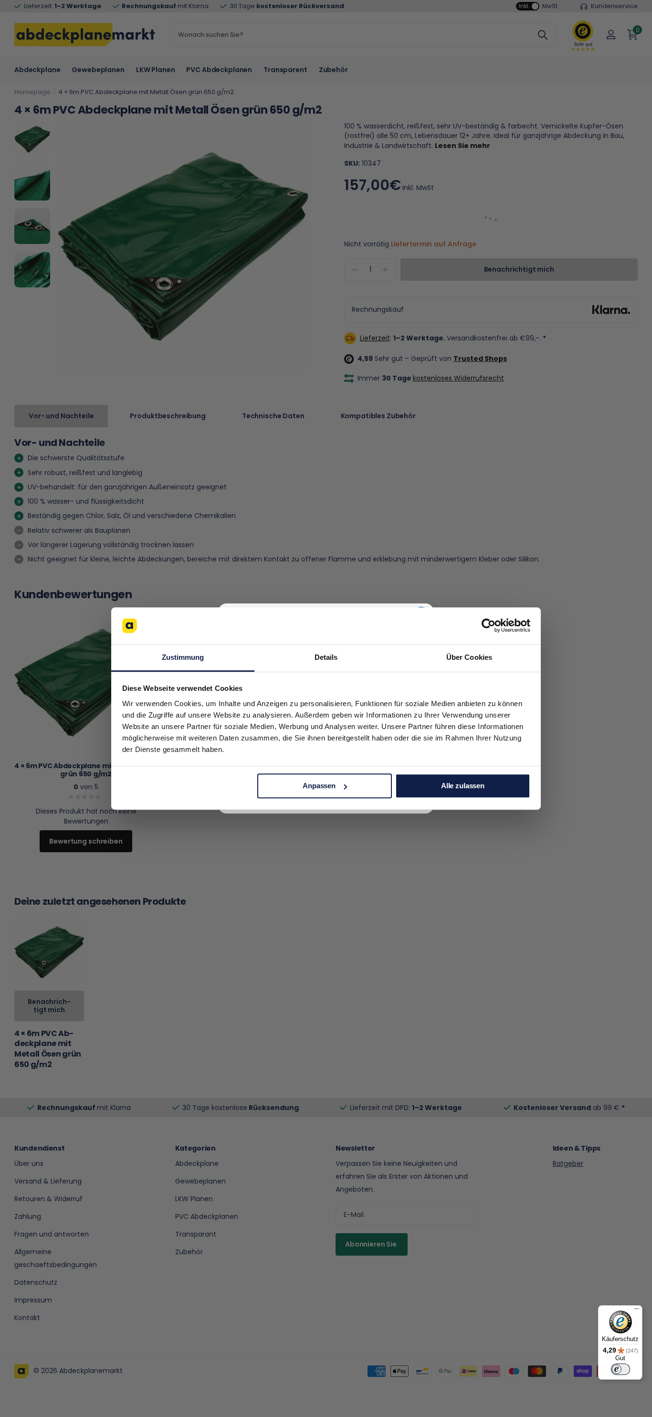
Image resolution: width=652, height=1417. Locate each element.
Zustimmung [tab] (183, 657)
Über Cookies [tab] (469, 657)
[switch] (620, 1369)
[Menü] (636, 1311)
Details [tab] (326, 657)
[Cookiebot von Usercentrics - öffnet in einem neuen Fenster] (488, 626)
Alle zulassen (462, 786)
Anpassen (319, 786)
